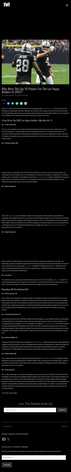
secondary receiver (48, 358)
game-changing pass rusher (57, 225)
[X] (8, 439)
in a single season (42, 177)
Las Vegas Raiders (8, 95)
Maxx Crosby (13, 216)
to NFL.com (56, 280)
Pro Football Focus (49, 323)
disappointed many (48, 108)
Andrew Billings (38, 342)
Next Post (65, 426)
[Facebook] (4, 439)
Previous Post (7, 426)
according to (29, 266)
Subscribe (62, 410)
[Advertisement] (35, 23)
